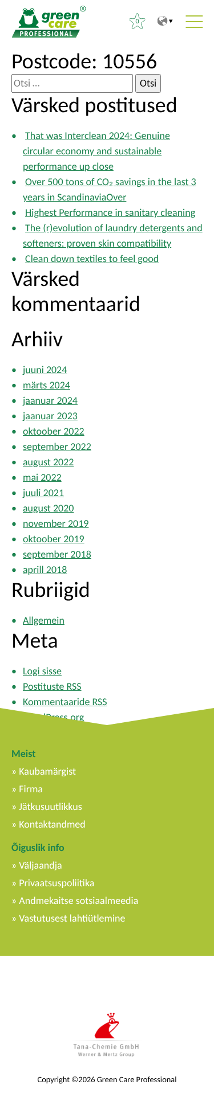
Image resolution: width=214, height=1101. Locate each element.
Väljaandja (40, 865)
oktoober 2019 (53, 539)
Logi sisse (42, 671)
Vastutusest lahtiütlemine (72, 918)
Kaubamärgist (47, 771)
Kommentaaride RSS (65, 701)
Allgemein (43, 620)
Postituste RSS (52, 686)
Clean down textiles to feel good (92, 258)
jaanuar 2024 (50, 400)
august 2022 (48, 462)
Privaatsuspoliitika (56, 883)
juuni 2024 (45, 369)
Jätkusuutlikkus (50, 806)
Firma (31, 789)
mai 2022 (42, 477)
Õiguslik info (37, 847)
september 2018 (57, 554)
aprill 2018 (45, 569)
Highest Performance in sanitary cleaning (110, 212)
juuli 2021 (43, 492)
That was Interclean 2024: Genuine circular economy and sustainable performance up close (96, 151)
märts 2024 (46, 385)
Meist (23, 753)
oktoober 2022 (53, 431)
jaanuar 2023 (50, 416)
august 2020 (48, 508)
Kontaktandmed (52, 824)
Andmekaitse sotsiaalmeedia (78, 900)
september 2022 (57, 446)
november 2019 (55, 523)
